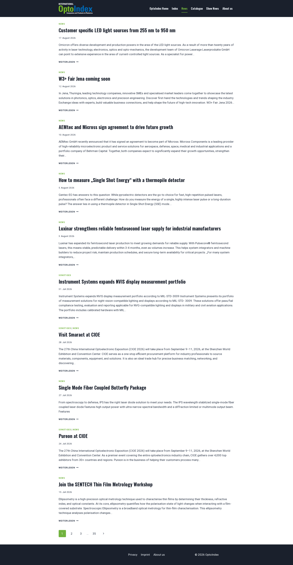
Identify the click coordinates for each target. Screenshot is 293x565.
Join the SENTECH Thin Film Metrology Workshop (106, 484)
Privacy (132, 554)
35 (94, 533)
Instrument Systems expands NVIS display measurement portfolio (122, 281)
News (184, 8)
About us (227, 8)
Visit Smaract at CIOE (79, 334)
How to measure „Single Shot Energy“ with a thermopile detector (122, 179)
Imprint (145, 554)
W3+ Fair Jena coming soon (84, 78)
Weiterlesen (69, 61)
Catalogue (197, 8)
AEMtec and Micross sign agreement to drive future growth (116, 126)
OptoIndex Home (159, 8)
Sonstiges (65, 275)
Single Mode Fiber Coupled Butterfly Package (102, 387)
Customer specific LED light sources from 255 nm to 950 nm (117, 30)
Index (175, 8)
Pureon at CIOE (73, 435)
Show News (212, 8)
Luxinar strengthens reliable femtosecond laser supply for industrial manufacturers (140, 228)
